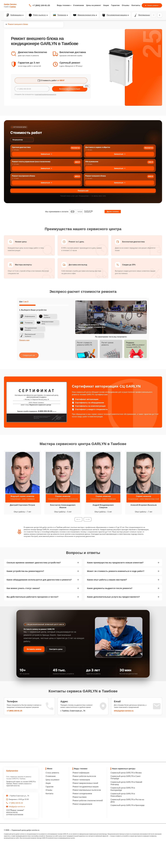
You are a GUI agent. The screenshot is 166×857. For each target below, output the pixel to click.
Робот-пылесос (39, 15)
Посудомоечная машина (117, 15)
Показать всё (83, 191)
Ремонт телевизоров (81, 780)
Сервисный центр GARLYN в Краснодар (127, 805)
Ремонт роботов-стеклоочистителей (88, 800)
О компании (78, 5)
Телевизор (61, 15)
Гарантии (115, 5)
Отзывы (125, 5)
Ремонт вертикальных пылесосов (87, 790)
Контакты (136, 5)
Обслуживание (91, 161)
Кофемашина (16, 15)
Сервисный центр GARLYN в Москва (126, 773)
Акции (106, 5)
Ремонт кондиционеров (82, 804)
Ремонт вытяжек (80, 797)
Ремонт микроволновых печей (85, 783)
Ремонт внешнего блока (95, 176)
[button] (78, 519)
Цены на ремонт (93, 5)
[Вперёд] (159, 15)
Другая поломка (113, 211)
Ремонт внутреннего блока (23, 176)
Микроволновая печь (86, 15)
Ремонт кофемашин (81, 773)
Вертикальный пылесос (148, 15)
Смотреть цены (55, 649)
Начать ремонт (152, 5)
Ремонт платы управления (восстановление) (31, 161)
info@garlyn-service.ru (123, 711)
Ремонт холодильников (82, 793)
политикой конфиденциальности (45, 94)
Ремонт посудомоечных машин (86, 787)
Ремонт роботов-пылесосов (84, 776)
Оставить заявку (34, 649)
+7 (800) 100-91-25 (41, 5)
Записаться (45, 154)
